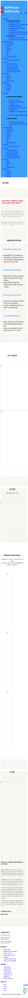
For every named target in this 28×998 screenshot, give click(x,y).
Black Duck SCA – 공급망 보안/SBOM (10, 951)
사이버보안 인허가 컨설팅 (7, 968)
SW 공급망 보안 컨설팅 (7, 970)
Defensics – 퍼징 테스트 (8, 953)
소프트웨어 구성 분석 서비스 (8, 974)
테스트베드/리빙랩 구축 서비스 (8, 978)
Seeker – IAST (6, 957)
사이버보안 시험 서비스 (7, 967)
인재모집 (5, 988)
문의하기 (5, 990)
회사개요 (5, 984)
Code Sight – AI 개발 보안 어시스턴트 (10, 959)
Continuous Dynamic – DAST (9, 955)
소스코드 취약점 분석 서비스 (8, 972)
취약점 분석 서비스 (6, 976)
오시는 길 (5, 986)
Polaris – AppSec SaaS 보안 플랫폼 (10, 960)
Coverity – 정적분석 (7, 949)
